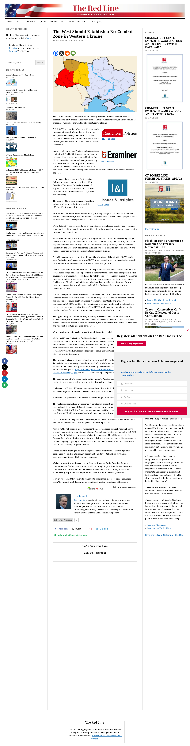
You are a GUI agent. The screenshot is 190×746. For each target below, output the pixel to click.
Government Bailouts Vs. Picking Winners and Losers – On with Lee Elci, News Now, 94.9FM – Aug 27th (24, 255)
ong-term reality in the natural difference (94, 369)
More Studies (152, 228)
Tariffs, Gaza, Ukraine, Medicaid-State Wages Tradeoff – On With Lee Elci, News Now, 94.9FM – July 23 (24, 297)
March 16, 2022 (108, 139)
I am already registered (131, 343)
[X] (61, 53)
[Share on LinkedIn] (5, 379)
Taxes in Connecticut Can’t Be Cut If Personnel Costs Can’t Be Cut (163, 312)
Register (13, 48)
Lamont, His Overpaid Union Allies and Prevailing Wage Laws (21, 91)
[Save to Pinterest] (5, 373)
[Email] (73, 53)
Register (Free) (95, 22)
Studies (53, 22)
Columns (29, 22)
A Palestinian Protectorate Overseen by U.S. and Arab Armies (25, 188)
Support (81, 22)
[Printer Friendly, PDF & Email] (95, 489)
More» (29, 38)
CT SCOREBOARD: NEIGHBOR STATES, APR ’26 (163, 177)
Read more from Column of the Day (164, 534)
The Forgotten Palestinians (16, 107)
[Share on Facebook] (5, 361)
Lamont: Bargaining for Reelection (20, 75)
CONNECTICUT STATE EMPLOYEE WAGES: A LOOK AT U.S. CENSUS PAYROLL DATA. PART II (163, 42)
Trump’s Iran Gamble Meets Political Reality (23, 122)
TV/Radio (42, 22)
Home (9, 22)
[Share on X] (5, 367)
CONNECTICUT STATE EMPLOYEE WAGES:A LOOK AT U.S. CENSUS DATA (163, 111)
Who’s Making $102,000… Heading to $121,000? (21, 138)
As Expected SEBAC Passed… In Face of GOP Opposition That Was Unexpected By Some (24, 171)
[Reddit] (67, 53)
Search (40, 62)
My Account (66, 22)
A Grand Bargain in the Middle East (20, 155)
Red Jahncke (79, 500)
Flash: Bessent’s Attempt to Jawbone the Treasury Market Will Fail (164, 244)
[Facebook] (55, 53)
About (18, 22)
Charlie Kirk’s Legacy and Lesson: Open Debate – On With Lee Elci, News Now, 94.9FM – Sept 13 (25, 235)
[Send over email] (5, 385)
